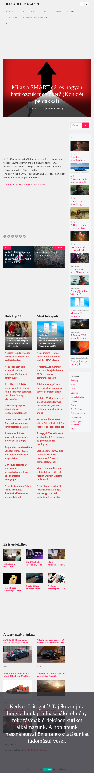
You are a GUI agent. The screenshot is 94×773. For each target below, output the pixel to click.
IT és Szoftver (75, 266)
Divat (32, 12)
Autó (22, 12)
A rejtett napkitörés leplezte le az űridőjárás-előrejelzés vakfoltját (17, 437)
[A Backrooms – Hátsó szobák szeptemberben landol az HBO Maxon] (79, 218)
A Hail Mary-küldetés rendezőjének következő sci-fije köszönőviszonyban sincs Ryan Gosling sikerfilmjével (18, 391)
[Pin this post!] (16, 237)
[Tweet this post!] (8, 237)
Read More (39, 185)
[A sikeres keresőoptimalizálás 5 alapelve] (56, 581)
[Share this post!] (4, 237)
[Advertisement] (47, 42)
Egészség (43, 12)
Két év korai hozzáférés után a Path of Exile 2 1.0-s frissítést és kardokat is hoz (50, 423)
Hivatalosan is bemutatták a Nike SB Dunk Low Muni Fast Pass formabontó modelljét (16, 676)
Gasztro (69, 12)
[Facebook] (82, 4)
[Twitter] (86, 4)
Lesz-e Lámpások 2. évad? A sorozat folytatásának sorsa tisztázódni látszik (18, 423)
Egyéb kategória (77, 397)
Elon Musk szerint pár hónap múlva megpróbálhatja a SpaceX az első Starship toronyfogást (17, 472)
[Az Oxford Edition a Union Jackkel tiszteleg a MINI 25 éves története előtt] (17, 661)
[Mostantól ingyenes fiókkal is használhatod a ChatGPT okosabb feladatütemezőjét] (79, 306)
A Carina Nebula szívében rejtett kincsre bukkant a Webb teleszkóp (17, 357)
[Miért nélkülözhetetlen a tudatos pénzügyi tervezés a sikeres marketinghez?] (56, 557)
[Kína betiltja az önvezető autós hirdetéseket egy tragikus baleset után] (34, 581)
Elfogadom (47, 769)
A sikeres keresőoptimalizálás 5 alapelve (56, 588)
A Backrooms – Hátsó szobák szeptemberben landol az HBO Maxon (48, 357)
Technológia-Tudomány (35, 17)
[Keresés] (85, 125)
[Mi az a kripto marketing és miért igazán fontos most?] (12, 582)
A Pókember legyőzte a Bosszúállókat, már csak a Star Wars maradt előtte (49, 388)
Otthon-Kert (12, 17)
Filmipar (57, 12)
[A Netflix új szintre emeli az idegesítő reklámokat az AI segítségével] (34, 557)
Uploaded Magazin (22, 4)
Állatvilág (11, 12)
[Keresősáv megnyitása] (6, 23)
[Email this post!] (24, 237)
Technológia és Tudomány (79, 310)
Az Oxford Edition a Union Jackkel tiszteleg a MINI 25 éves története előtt (15, 642)
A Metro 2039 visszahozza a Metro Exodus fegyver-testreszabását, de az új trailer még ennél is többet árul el (50, 405)
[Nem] (91, 732)
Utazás (73, 429)
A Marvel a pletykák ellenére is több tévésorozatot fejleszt (15, 409)
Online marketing (54, 108)
